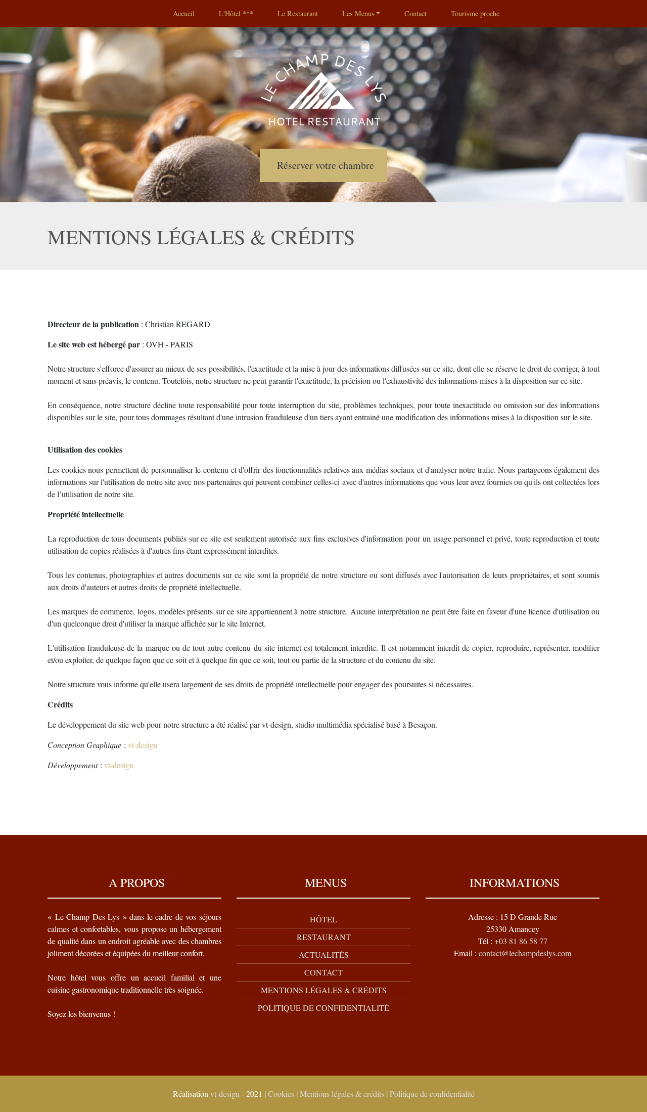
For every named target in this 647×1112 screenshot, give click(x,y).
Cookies (281, 1093)
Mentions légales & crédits (342, 1093)
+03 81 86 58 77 (520, 941)
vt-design (142, 744)
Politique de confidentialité (432, 1093)
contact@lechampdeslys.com (525, 953)
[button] (361, 13)
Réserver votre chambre (325, 165)
